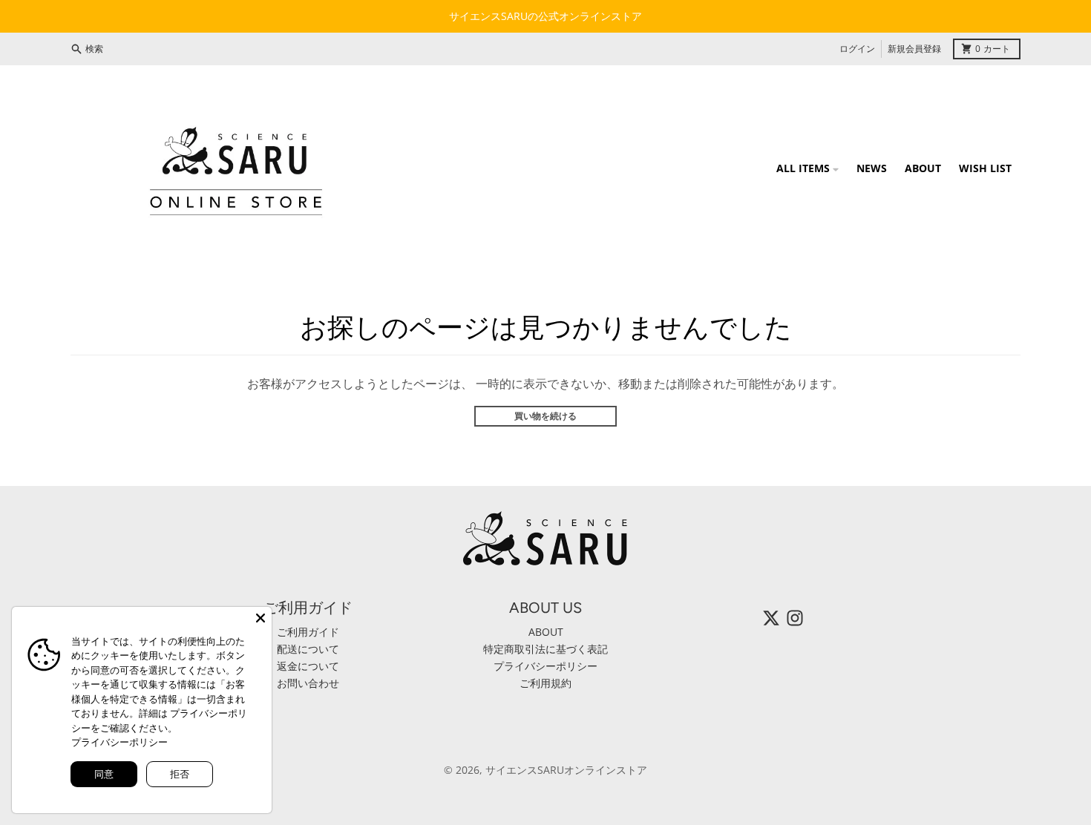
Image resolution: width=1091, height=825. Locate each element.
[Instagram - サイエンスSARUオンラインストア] (795, 618)
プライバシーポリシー (119, 742)
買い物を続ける (545, 416)
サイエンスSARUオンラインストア (566, 770)
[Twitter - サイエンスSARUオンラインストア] (771, 618)
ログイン (857, 48)
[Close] (260, 618)
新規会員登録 (914, 48)
